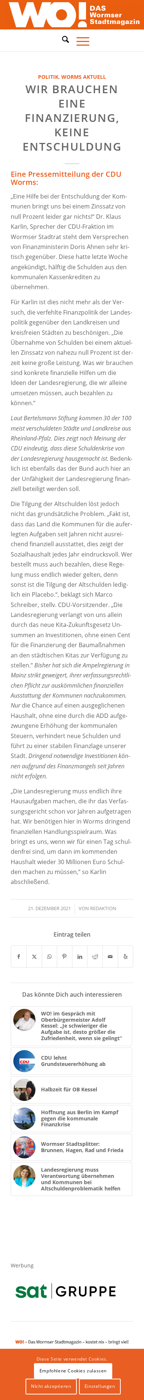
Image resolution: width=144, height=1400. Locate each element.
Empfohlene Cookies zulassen (73, 1371)
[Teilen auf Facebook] (18, 956)
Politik (48, 76)
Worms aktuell (83, 76)
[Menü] (79, 40)
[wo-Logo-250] (72, 14)
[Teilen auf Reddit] (95, 956)
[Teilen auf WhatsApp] (49, 956)
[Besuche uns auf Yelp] (125, 956)
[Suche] (62, 39)
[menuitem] (62, 40)
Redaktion (103, 908)
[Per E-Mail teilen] (110, 956)
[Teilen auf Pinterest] (64, 956)
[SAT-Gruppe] (65, 1291)
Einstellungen (100, 1386)
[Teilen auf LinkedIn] (79, 956)
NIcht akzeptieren (51, 1386)
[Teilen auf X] (34, 956)
